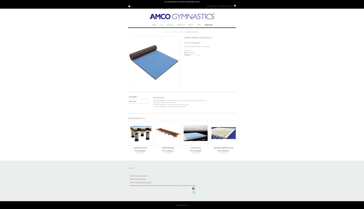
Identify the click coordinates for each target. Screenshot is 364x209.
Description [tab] (133, 97)
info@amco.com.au (143, 182)
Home (154, 25)
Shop (161, 25)
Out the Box (184, 205)
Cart (199, 25)
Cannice (172, 32)
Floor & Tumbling (179, 32)
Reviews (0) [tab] (132, 101)
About (190, 25)
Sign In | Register (212, 6)
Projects (181, 25)
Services (170, 25)
